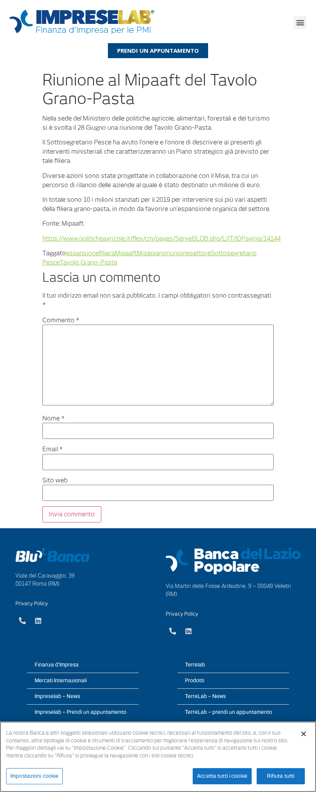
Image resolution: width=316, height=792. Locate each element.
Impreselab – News (57, 696)
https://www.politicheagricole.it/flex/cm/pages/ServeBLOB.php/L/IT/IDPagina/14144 (161, 238)
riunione (178, 253)
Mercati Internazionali (61, 680)
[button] (300, 22)
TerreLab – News (205, 696)
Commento (60, 320)
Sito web (54, 480)
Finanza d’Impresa (57, 665)
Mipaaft (126, 253)
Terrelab (195, 665)
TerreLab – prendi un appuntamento (228, 712)
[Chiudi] (303, 733)
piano (158, 253)
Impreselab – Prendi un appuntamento (80, 712)
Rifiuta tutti (281, 776)
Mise (144, 253)
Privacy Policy (31, 603)
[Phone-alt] (22, 621)
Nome (53, 418)
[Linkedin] (38, 621)
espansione (82, 253)
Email (52, 449)
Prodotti (194, 680)
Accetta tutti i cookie (222, 776)
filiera (107, 253)
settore (200, 253)
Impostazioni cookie (34, 776)
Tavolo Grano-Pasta (88, 262)
